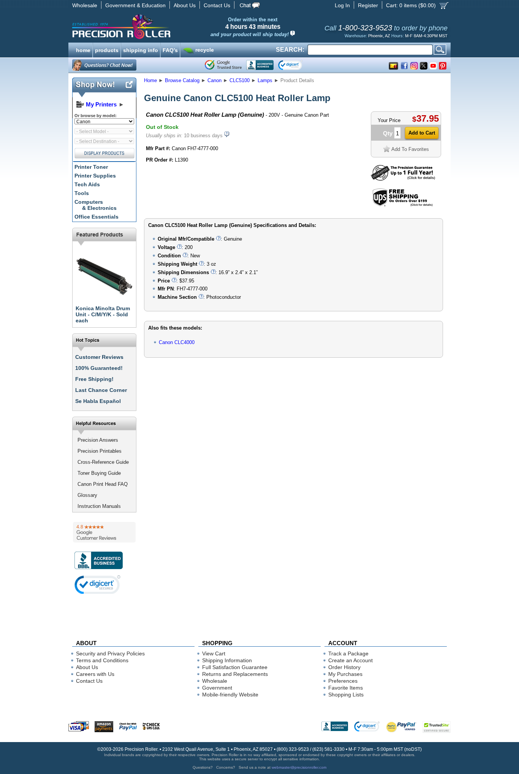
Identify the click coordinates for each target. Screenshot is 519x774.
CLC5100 (239, 80)
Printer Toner (91, 167)
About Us (185, 5)
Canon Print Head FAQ (103, 484)
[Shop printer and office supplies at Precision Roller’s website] (160, 26)
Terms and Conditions (102, 660)
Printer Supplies (95, 176)
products (107, 49)
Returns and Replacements (235, 674)
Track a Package (348, 653)
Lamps (265, 80)
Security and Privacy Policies (110, 653)
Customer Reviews (99, 357)
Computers (95, 205)
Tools (81, 193)
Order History (344, 667)
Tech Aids (87, 184)
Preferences (343, 681)
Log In (342, 5)
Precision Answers (98, 440)
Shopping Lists (346, 695)
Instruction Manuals (99, 506)
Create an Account (350, 660)
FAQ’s (170, 49)
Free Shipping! (94, 379)
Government (217, 688)
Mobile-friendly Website (230, 695)
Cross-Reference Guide (103, 462)
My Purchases (345, 674)
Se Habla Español (98, 401)
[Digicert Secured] (97, 584)
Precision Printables (100, 451)
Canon (214, 80)
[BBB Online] (260, 65)
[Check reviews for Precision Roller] (104, 532)
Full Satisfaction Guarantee (234, 667)
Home (150, 80)
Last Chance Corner (101, 390)
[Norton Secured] (296, 65)
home (83, 49)
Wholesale (84, 5)
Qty (387, 133)
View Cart (213, 653)
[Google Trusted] (223, 65)
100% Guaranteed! (99, 368)
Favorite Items (345, 688)
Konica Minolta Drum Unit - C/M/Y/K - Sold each (103, 314)
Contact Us (217, 5)
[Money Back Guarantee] (403, 179)
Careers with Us (95, 674)
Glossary (87, 495)
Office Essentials (96, 217)
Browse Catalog (182, 80)
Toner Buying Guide (99, 473)
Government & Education (135, 5)
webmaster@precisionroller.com (299, 767)
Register (368, 5)
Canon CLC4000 (177, 342)
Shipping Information (227, 660)
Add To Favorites (410, 149)
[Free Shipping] (402, 205)
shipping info (140, 49)
